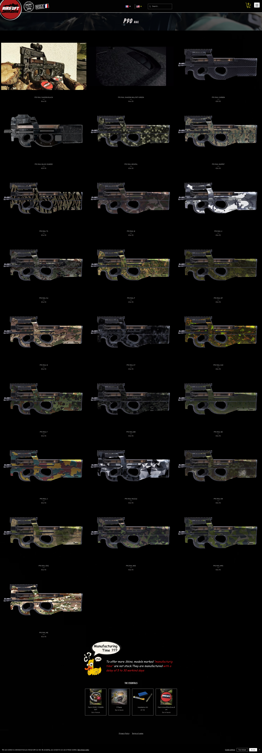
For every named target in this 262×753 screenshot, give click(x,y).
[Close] (259, 749)
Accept (253, 750)
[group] (131, 702)
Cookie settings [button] (230, 750)
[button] (249, 5)
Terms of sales (137, 734)
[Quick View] (43, 66)
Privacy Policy (124, 734)
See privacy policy (83, 750)
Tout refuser (242, 750)
